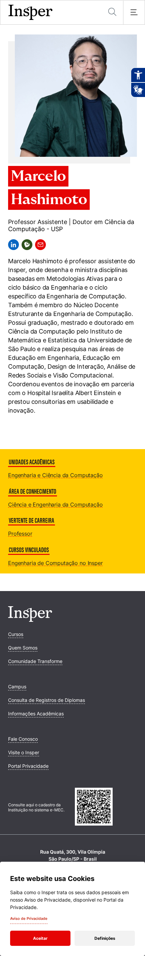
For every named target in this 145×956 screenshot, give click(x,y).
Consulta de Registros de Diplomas (46, 700)
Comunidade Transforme (35, 661)
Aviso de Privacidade (29, 918)
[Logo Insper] (30, 619)
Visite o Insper (23, 752)
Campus (17, 686)
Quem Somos (22, 648)
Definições (104, 938)
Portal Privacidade (28, 766)
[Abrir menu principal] (134, 12)
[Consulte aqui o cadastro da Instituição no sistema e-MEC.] (106, 807)
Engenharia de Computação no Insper (55, 563)
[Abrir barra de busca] (112, 12)
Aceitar (40, 938)
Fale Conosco (23, 739)
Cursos (15, 634)
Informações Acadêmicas (36, 713)
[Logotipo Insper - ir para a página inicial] (30, 12)
